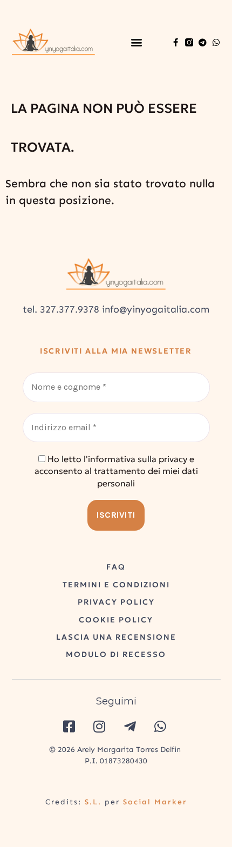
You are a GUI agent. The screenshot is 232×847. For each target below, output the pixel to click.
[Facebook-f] (176, 42)
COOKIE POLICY (116, 620)
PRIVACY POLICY (116, 602)
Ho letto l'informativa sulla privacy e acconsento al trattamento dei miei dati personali (116, 471)
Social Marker (155, 802)
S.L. (93, 802)
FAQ (116, 567)
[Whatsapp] (216, 42)
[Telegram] (203, 42)
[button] (136, 42)
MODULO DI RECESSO (116, 654)
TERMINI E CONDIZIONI (116, 584)
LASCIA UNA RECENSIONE (116, 637)
